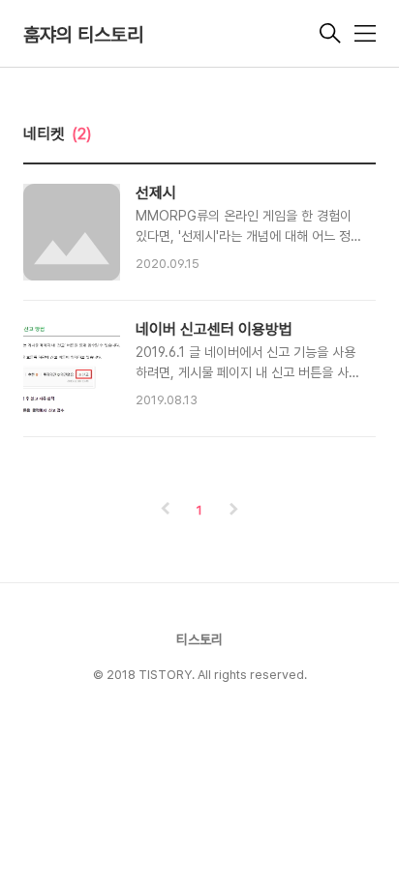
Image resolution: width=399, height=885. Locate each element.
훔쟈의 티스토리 (83, 34)
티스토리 (199, 639)
